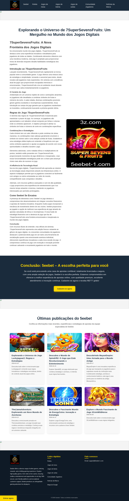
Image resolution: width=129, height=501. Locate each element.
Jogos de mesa (44, 5)
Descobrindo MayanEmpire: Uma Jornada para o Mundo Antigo (100, 358)
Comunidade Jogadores (90, 5)
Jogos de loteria (59, 5)
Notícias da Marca (110, 5)
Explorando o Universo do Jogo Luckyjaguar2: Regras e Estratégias (27, 358)
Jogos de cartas (74, 5)
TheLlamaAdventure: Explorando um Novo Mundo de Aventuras (27, 412)
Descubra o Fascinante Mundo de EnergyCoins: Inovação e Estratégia (63, 412)
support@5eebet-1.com (96, 461)
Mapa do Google (52, 485)
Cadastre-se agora (64, 289)
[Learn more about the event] (64, 15)
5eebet (26, 4)
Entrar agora (8, 498)
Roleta (34, 4)
